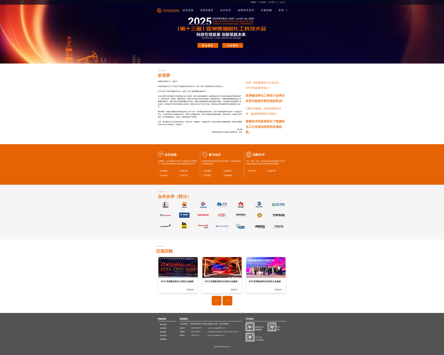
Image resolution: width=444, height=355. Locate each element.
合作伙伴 (225, 10)
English (282, 2)
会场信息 (184, 170)
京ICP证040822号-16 (222, 347)
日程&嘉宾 (207, 10)
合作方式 (184, 175)
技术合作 (252, 170)
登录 (282, 10)
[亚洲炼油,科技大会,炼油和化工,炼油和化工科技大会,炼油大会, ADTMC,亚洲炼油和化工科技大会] (178, 276)
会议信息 (262, 2)
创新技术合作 (246, 10)
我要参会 (253, 2)
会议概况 (164, 170)
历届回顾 (266, 10)
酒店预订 (208, 175)
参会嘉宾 (228, 170)
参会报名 (208, 45)
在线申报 (272, 170)
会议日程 (164, 175)
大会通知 (232, 45)
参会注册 (162, 324)
